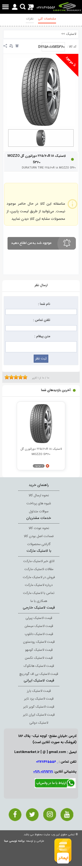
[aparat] (67, 814)
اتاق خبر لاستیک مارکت (38, 561)
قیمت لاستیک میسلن (39, 626)
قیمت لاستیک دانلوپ (39, 634)
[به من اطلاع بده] (17, 46)
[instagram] (49, 814)
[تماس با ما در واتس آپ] (55, 787)
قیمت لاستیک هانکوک (39, 666)
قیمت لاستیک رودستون (39, 642)
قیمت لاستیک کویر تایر (38, 706)
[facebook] (15, 814)
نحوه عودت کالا (38, 528)
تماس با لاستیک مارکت (38, 593)
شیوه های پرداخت (38, 503)
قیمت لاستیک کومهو (39, 650)
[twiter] (32, 814)
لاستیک (71, 34)
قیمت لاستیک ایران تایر (39, 714)
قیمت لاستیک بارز (39, 691)
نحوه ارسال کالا (38, 495)
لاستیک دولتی (38, 722)
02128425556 (45, 7)
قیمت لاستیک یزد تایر (39, 698)
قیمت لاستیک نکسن (39, 658)
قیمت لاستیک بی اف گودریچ (38, 674)
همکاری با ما (38, 601)
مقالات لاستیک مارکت (38, 569)
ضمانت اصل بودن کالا (39, 536)
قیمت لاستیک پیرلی (39, 618)
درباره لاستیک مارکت (39, 585)
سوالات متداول (39, 511)
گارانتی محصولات (39, 544)
